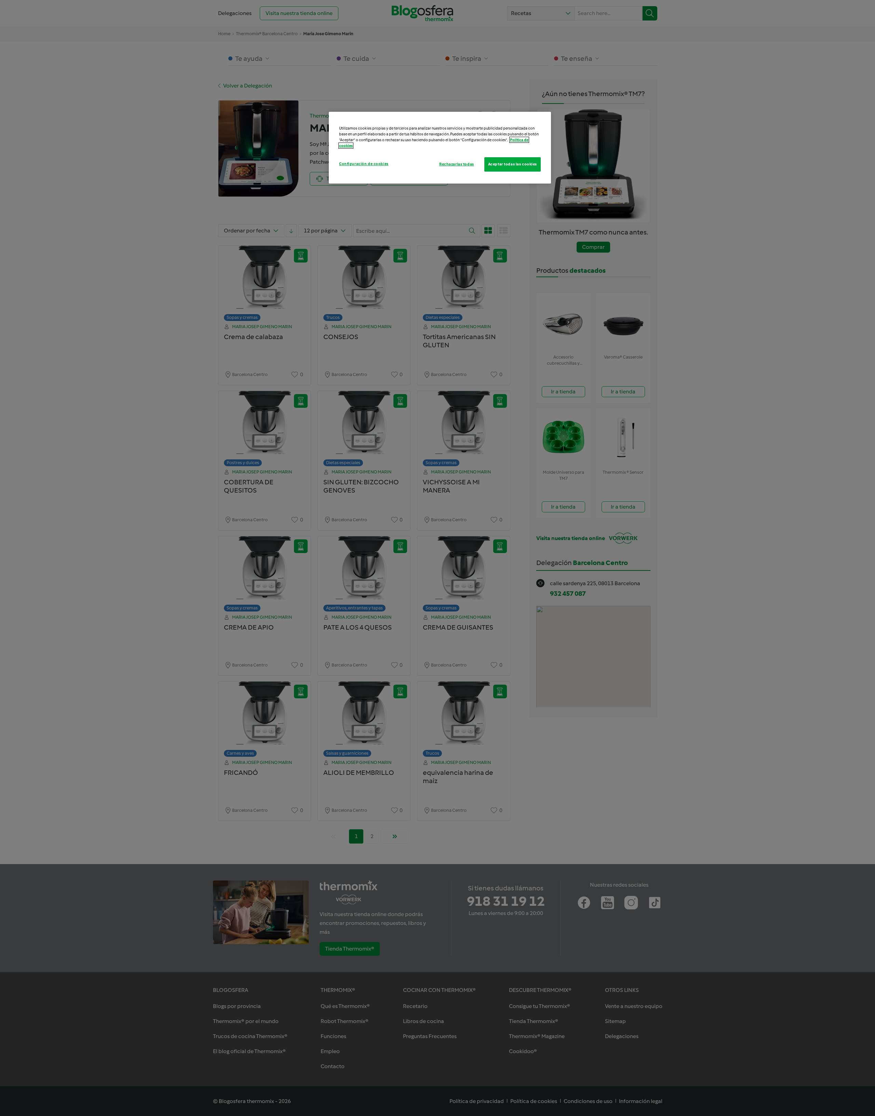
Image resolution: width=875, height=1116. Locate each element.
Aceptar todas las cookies (512, 164)
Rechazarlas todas (456, 164)
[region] (440, 148)
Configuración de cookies (364, 163)
